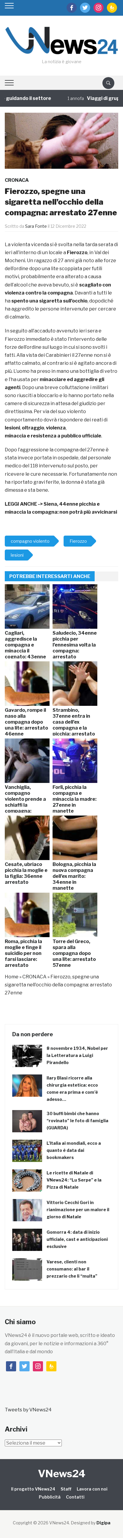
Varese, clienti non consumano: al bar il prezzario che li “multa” (72, 1269)
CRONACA (17, 180)
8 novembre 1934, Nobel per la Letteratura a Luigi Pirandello (77, 1055)
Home (12, 977)
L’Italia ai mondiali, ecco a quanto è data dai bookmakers (74, 1150)
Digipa (103, 1522)
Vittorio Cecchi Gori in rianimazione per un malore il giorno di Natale (78, 1209)
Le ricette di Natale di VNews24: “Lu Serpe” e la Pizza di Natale (74, 1180)
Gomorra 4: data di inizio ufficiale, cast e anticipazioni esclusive (77, 1239)
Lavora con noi (92, 1488)
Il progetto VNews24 (33, 1488)
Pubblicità (50, 1496)
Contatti (75, 1496)
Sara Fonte (36, 226)
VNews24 (61, 1473)
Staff (66, 1488)
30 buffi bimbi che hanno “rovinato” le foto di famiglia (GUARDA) (77, 1120)
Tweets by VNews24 (28, 1410)
